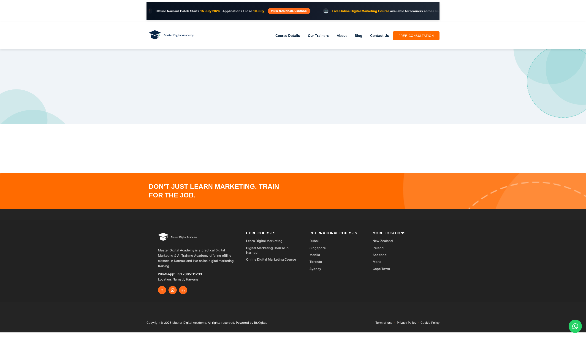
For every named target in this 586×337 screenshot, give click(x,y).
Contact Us (379, 35)
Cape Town (381, 269)
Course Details (287, 35)
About (342, 35)
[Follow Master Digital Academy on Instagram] (172, 290)
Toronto (315, 262)
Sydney (315, 269)
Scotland (380, 255)
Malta (377, 262)
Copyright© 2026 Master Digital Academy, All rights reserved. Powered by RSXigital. (206, 322)
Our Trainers (318, 35)
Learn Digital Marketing (264, 241)
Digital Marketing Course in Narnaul (267, 250)
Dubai (314, 241)
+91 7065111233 (189, 274)
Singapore (317, 248)
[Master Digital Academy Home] (177, 237)
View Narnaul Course (276, 11)
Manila (314, 255)
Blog (358, 35)
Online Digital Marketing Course (271, 259)
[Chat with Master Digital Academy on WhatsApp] (575, 326)
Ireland (378, 248)
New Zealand (383, 241)
